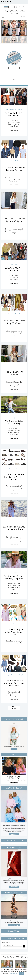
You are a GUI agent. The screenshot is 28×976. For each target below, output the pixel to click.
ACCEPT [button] (21, 973)
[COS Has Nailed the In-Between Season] (14, 149)
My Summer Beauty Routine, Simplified (14, 577)
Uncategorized (14, 418)
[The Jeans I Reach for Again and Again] (14, 200)
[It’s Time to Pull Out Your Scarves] (14, 96)
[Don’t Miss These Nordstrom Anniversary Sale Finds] (14, 663)
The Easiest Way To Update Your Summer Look (14, 632)
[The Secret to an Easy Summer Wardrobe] (14, 508)
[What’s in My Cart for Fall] (14, 251)
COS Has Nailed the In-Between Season (14, 168)
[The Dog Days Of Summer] (14, 353)
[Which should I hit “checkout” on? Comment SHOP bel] (7, 966)
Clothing (10, 161)
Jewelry (22, 624)
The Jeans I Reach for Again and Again (14, 219)
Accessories (10, 110)
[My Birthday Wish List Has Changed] (14, 404)
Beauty (14, 573)
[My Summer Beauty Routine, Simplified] (14, 559)
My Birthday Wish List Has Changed (14, 422)
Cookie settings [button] (13, 973)
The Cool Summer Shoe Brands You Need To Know (14, 477)
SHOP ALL (14, 68)
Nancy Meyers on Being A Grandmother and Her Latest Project (14, 36)
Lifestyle (20, 675)
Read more (14, 40)
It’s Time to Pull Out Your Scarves (14, 114)
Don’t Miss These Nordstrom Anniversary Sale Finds (14, 683)
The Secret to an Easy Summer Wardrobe (14, 528)
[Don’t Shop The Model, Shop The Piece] (14, 302)
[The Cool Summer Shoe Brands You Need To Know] (14, 457)
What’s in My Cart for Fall (14, 269)
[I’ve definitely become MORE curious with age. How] (21, 966)
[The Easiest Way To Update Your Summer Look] (14, 612)
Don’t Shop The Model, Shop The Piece (14, 321)
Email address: (6, 942)
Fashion (19, 110)
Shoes (21, 314)
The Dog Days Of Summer (14, 373)
